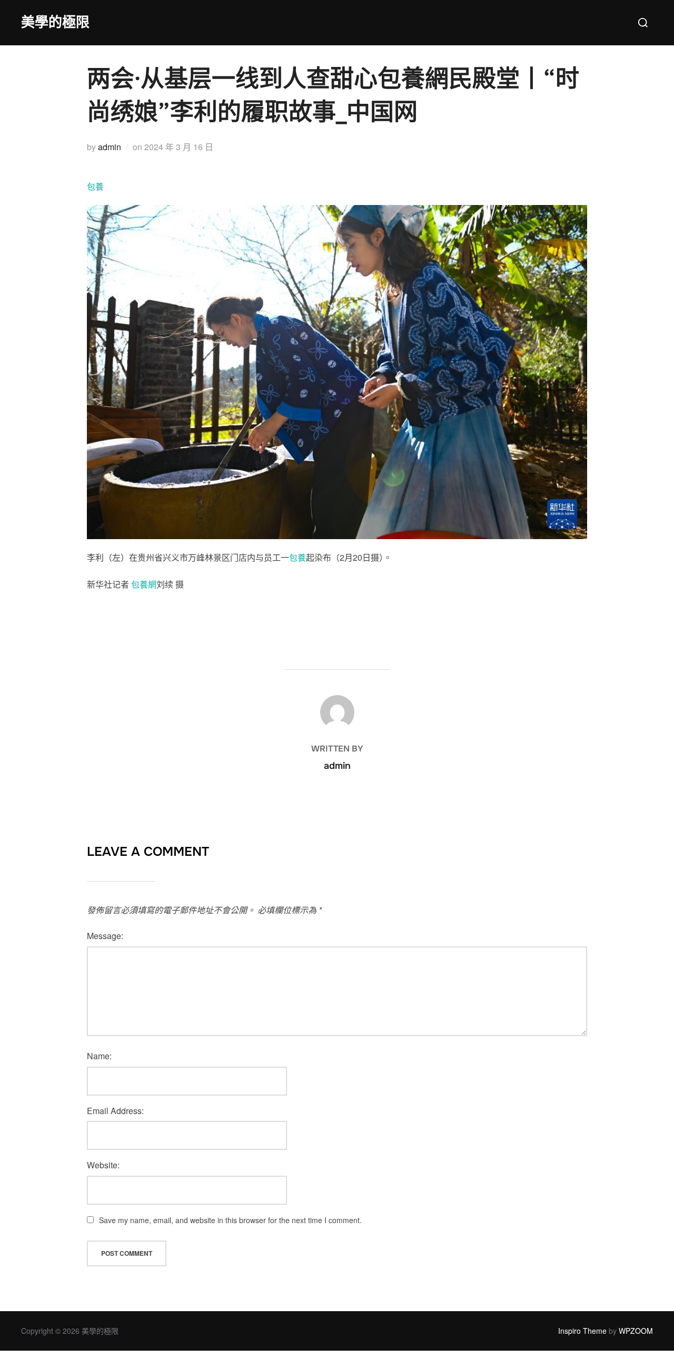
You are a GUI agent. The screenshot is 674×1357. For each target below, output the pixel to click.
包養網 (143, 584)
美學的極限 (55, 22)
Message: (105, 936)
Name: (99, 1056)
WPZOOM (636, 1330)
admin (109, 147)
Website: (103, 1165)
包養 (95, 186)
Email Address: (115, 1111)
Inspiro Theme (582, 1330)
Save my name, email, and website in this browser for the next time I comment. (230, 1220)
